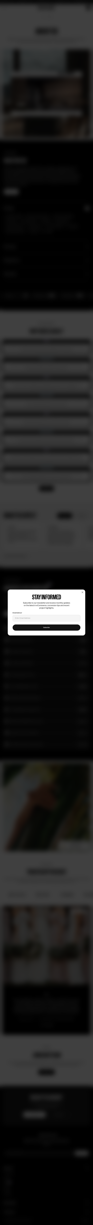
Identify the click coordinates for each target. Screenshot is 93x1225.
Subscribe (46, 627)
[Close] (82, 592)
